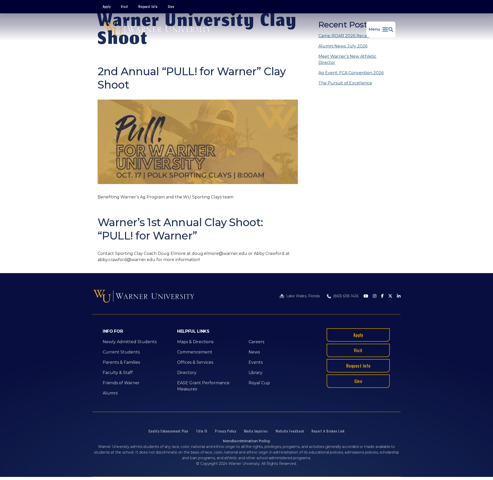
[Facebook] (382, 296)
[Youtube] (366, 296)
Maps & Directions (195, 341)
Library (255, 372)
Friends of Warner (121, 382)
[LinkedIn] (399, 296)
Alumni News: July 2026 (342, 46)
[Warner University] (157, 29)
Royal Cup (259, 382)
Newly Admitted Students (130, 341)
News (254, 352)
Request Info (148, 6)
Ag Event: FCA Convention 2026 (351, 72)
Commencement (194, 352)
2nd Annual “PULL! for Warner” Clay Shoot (192, 78)
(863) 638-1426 (345, 296)
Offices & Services (195, 362)
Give (171, 6)
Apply (107, 6)
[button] (380, 29)
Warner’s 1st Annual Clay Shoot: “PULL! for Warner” (180, 229)
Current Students (121, 352)
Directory (186, 372)
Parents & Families (121, 362)
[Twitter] (390, 296)
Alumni (110, 393)
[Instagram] (374, 296)
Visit (124, 6)
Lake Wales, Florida (303, 296)
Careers (256, 341)
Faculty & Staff (118, 372)
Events (256, 362)
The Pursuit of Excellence (345, 83)
